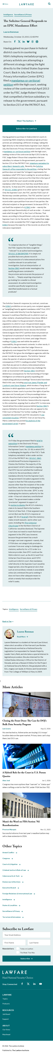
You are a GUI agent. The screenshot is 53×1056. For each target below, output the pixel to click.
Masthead (6, 1034)
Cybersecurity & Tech (11, 876)
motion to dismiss (18, 505)
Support (5, 1019)
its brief (24, 517)
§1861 (5, 225)
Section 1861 (13, 268)
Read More (21, 637)
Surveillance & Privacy (23, 15)
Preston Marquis (9, 829)
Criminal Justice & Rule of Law (14, 870)
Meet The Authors (25, 121)
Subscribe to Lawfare (26, 128)
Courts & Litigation (10, 864)
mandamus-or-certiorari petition (17, 151)
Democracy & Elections (12, 882)
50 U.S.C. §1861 (11, 190)
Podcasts (6, 1004)
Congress (6, 858)
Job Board (6, 1014)
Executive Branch (10, 888)
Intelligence (8, 15)
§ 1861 (27, 207)
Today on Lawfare (26, 949)
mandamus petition (33, 446)
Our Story (6, 1029)
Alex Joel (6, 780)
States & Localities (10, 905)
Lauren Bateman (11, 32)
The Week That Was (27, 953)
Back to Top (7, 621)
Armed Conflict (9, 853)
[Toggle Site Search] (49, 3)
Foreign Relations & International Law (18, 894)
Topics (5, 999)
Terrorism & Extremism (12, 917)
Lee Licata (6, 729)
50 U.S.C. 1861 (35, 458)
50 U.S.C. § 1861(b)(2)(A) (18, 254)
